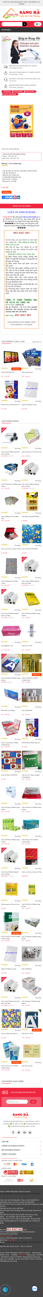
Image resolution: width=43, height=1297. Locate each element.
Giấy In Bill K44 (27, 969)
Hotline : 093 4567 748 (9, 156)
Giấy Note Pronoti (27, 1066)
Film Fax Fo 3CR (27, 646)
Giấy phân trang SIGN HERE (30, 516)
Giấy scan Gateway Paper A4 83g (11, 549)
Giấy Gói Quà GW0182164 (9, 775)
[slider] (5, 165)
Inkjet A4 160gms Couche (29, 404)
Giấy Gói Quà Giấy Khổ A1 (9, 1033)
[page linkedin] (30, 1132)
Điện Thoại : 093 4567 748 (11, 158)
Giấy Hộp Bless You (7, 646)
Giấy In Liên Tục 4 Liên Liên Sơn (31, 452)
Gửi (33, 1102)
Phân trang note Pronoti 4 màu (10, 904)
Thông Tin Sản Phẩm (21, 206)
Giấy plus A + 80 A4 (27, 1033)
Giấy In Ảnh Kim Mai (7, 372)
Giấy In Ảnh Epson (27, 372)
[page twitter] (18, 1132)
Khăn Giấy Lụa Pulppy (8, 710)
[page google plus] (24, 1132)
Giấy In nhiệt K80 (27, 710)
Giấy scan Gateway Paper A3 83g (31, 872)
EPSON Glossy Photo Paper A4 (10, 404)
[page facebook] (13, 1132)
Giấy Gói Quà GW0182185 (30, 549)
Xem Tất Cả (36, 342)
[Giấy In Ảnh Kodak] (21, 145)
